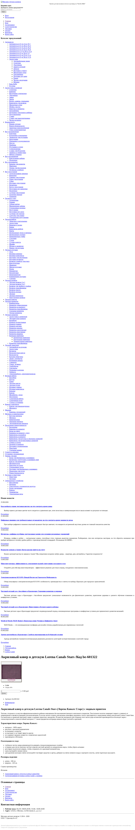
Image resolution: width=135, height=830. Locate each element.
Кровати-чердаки (15, 326)
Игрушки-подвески (16, 259)
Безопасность (10, 122)
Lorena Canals (10, 652)
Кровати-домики (15, 324)
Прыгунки (13, 477)
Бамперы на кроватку (17, 429)
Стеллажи (12, 238)
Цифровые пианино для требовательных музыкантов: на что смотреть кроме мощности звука (37, 520)
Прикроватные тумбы (17, 236)
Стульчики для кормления (14, 454)
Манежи (8, 410)
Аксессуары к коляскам (13, 88)
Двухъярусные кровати (17, 318)
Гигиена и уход (10, 198)
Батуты (11, 379)
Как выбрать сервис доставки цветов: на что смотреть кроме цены (26, 506)
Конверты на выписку (17, 307)
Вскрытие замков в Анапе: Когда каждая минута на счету (23, 550)
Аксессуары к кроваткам (18, 317)
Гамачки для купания (17, 177)
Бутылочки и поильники (18, 135)
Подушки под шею (20, 76)
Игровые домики (15, 387)
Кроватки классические (17, 330)
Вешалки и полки (15, 225)
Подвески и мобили (16, 170)
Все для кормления (12, 132)
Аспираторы (13, 200)
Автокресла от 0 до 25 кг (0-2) (20, 48)
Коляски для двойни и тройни (20, 286)
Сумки (11, 116)
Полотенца (13, 160)
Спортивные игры (16, 400)
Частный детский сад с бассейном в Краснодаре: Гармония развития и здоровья (31, 591)
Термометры (13, 492)
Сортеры (12, 278)
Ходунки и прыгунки (13, 475)
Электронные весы (16, 494)
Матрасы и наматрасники (14, 414)
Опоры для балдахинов (17, 168)
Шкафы (12, 244)
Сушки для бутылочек (17, 151)
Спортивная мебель (16, 399)
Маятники (13, 166)
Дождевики (18, 65)
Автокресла (9, 42)
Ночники (12, 484)
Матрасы (12, 418)
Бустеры (12, 86)
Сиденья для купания (17, 193)
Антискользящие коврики (18, 173)
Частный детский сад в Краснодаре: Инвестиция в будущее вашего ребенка (29, 607)
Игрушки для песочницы (18, 257)
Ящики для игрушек (16, 248)
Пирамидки (13, 271)
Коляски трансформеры (17, 288)
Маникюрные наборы (17, 206)
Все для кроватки (11, 162)
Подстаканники (15, 114)
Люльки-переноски (16, 296)
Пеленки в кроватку (16, 444)
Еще (6, 704)
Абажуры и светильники (18, 221)
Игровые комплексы (16, 256)
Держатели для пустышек (18, 137)
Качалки (12, 391)
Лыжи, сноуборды (15, 358)
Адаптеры (17, 63)
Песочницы (13, 397)
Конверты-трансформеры (18, 309)
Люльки (12, 294)
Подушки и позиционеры (18, 446)
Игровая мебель (10, 376)
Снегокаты (13, 368)
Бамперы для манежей (17, 412)
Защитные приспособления (19, 128)
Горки (11, 381)
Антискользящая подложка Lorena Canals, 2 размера (23, 776)
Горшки (12, 202)
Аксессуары (13, 59)
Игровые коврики (15, 254)
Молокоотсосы (14, 463)
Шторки (16, 82)
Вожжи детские (15, 124)
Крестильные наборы (17, 158)
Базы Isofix (13, 84)
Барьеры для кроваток (17, 164)
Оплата (7, 30)
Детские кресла (14, 383)
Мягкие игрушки (15, 267)
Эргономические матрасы (18, 423)
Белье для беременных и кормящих (21, 458)
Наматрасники (14, 420)
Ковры (11, 227)
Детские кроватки (11, 315)
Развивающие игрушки (17, 276)
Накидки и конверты (16, 109)
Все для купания (11, 172)
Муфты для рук (14, 107)
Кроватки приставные (17, 332)
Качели (11, 393)
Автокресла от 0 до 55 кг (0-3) (20, 50)
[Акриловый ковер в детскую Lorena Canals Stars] (11, 682)
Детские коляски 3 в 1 (17, 284)
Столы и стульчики (16, 402)
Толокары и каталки (16, 370)
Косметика (13, 185)
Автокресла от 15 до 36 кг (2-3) (20, 51)
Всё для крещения (11, 156)
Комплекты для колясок (17, 103)
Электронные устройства (14, 481)
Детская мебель (10, 219)
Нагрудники (13, 139)
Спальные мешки (15, 450)
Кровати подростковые (17, 322)
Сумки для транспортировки (19, 118)
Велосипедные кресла (17, 353)
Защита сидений (19, 67)
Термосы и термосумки (17, 153)
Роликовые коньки (16, 360)
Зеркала (16, 69)
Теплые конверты (15, 313)
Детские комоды (11, 299)
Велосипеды (13, 355)
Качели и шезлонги (12, 404)
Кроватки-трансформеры (18, 343)
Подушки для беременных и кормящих (23, 469)
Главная (8, 21)
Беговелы (12, 351)
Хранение (12, 196)
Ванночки (13, 175)
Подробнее (5, 514)
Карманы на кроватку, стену (19, 433)
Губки (11, 181)
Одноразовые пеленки (17, 208)
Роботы (12, 490)
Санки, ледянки (15, 364)
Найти (3, 12)
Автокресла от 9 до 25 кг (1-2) (20, 55)
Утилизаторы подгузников (18, 217)
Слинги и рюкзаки (12, 452)
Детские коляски (11, 280)
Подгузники (13, 210)
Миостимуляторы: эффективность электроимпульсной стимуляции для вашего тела (33, 563)
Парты (11, 231)
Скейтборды (13, 366)
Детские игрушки (11, 250)
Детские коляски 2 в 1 (17, 282)
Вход (7, 15)
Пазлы (11, 269)
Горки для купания (16, 179)
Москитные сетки (20, 72)
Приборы (12, 145)
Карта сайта (9, 34)
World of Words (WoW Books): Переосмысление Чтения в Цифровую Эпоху (29, 621)
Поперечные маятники (22, 338)
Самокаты (13, 362)
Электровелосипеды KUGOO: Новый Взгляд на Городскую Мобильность (29, 577)
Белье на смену (14, 431)
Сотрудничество (11, 27)
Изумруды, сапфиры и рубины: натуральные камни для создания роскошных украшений (35, 534)
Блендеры (12, 133)
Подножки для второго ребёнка (20, 112)
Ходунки (12, 479)
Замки (11, 97)
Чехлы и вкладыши (20, 80)
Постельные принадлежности (15, 425)
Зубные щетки (14, 204)
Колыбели (13, 320)
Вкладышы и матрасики (18, 93)
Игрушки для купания (17, 183)
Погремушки (14, 273)
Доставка (8, 29)
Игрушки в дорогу (20, 71)
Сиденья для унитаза (16, 214)
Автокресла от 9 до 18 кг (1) (19, 53)
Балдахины (13, 427)
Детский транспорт (12, 345)
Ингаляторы (13, 482)
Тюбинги (12, 372)
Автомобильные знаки (22, 61)
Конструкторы (14, 263)
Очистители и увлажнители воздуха (22, 486)
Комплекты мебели (16, 229)
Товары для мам (11, 456)
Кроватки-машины (16, 334)
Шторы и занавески (16, 246)
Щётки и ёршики (15, 154)
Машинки (12, 265)
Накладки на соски (16, 465)
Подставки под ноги (16, 212)
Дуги (11, 252)
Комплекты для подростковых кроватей (23, 440)
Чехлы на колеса (15, 120)
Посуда (11, 143)
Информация (9, 702)
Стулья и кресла (15, 242)
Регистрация (9, 17)
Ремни (16, 78)
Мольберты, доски (16, 395)
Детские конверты (11, 301)
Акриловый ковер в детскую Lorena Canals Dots (22, 774)
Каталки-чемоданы (16, 357)
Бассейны (12, 378)
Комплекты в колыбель (17, 435)
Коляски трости (15, 290)
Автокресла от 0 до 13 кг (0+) (19, 44)
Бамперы (12, 91)
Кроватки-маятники (16, 336)
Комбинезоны (14, 303)
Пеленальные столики (17, 235)
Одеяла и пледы (15, 442)
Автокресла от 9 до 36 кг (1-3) (20, 57)
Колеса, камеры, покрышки (19, 101)
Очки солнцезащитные (17, 130)
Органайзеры (18, 74)
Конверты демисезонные (18, 305)
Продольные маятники (22, 339)
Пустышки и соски (16, 147)
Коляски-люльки (15, 292)
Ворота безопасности (17, 126)
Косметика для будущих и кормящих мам (24, 460)
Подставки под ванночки (18, 189)
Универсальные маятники (23, 341)
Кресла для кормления (17, 461)
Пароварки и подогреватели (19, 141)
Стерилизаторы (14, 149)
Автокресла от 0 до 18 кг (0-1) (20, 46)
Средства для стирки (16, 215)
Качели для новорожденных (19, 406)
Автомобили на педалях (18, 347)
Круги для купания (16, 187)
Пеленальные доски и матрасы (20, 233)
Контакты (8, 32)
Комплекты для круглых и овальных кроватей (26, 439)
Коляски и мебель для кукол (19, 261)
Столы (11, 240)
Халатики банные (15, 194)
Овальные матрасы (16, 421)
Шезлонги (13, 408)
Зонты (11, 99)
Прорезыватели (14, 275)
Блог (6, 23)
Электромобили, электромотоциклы (22, 374)
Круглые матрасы (15, 416)
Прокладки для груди (17, 471)
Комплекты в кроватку (17, 437)
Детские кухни (14, 385)
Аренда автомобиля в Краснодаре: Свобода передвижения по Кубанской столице (32, 634)
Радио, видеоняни (15, 488)
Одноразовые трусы (16, 467)
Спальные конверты (16, 311)
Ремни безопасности (16, 473)
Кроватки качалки (15, 328)
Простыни (13, 448)
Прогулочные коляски (17, 297)
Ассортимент (10, 25)
